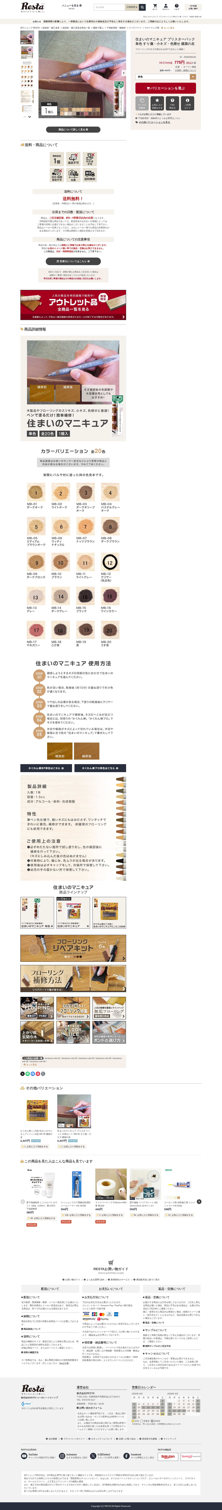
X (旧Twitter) (104, 1454)
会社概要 (53, 1439)
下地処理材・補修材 (116, 28)
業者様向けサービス (120, 1279)
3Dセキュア (94, 1335)
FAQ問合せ (172, 106)
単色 (140, 76)
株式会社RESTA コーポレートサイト (38, 1397)
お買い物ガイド (72, 1279)
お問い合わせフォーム (90, 1407)
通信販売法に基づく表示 (147, 1279)
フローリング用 (151, 28)
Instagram (71, 1454)
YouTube (33, 1454)
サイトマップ (170, 1439)
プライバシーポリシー (74, 1439)
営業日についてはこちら (73, 261)
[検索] (142, 7)
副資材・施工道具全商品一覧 (76, 28)
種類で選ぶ (98, 28)
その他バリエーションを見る (154, 122)
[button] (71, 7)
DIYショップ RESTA (30, 28)
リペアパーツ (135, 28)
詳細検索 (131, 7)
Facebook (136, 1454)
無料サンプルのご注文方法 (158, 1346)
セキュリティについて (101, 1439)
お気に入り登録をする (157, 106)
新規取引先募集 (149, 1439)
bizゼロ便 (64, 1363)
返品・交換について (154, 1322)
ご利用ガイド (187, 106)
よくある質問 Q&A (95, 1279)
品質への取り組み (127, 1439)
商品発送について (32, 1329)
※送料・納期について (185, 70)
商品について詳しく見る (72, 129)
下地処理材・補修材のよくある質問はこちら (159, 118)
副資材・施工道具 (51, 28)
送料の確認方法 (31, 1352)
